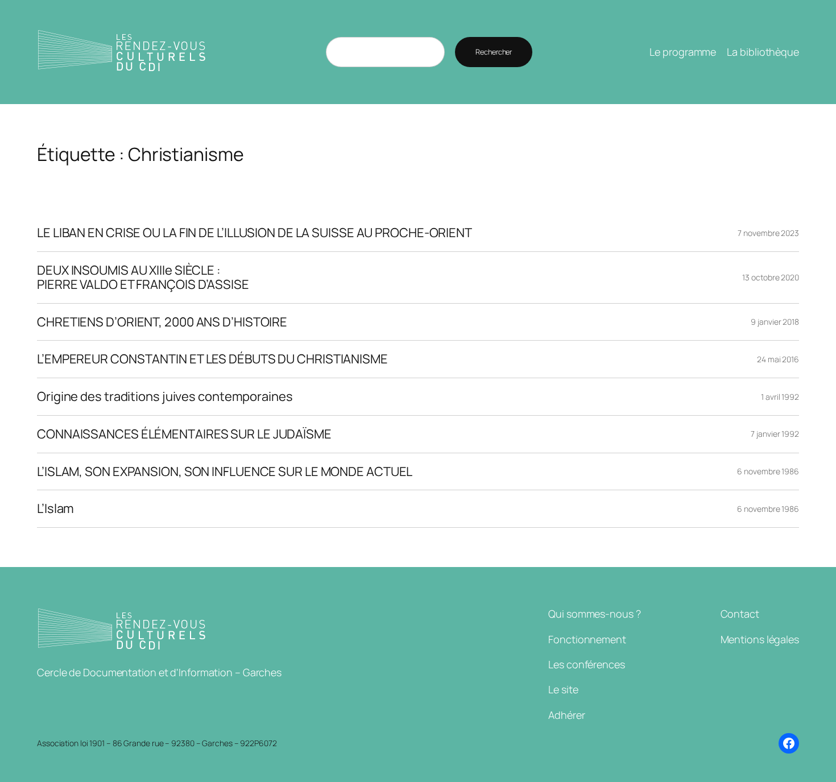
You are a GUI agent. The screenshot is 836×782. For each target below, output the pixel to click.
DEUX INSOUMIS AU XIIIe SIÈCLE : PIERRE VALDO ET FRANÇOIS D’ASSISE (143, 277)
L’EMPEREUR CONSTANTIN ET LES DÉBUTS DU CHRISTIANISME (212, 359)
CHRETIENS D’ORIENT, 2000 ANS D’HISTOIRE (162, 322)
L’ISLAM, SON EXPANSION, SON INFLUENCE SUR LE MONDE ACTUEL (224, 472)
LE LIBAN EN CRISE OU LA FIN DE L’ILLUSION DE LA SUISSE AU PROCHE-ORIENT (254, 233)
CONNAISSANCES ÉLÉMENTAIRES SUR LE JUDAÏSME (184, 434)
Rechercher (493, 52)
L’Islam (55, 509)
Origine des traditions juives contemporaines (165, 397)
